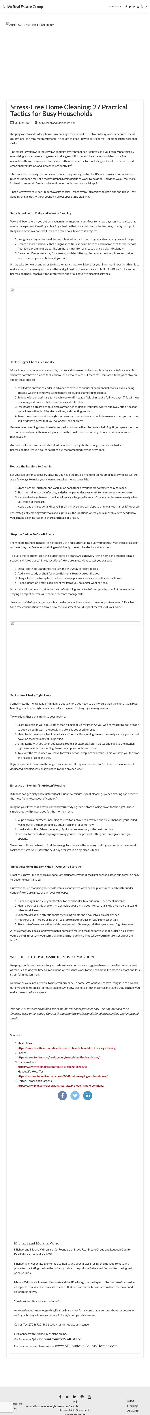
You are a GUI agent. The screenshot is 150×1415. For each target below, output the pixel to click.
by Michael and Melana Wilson (57, 122)
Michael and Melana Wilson (38, 1243)
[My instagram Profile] (146, 6)
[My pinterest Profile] (138, 6)
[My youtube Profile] (142, 6)
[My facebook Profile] (126, 6)
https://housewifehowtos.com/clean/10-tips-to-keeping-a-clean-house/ (63, 1076)
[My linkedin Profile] (134, 6)
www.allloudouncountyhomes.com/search (52, 1406)
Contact (115, 6)
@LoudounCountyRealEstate (56, 1339)
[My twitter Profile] (130, 6)
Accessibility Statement (74, 1410)
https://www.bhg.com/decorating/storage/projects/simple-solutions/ (61, 1085)
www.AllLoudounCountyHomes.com (86, 1345)
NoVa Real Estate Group (23, 6)
